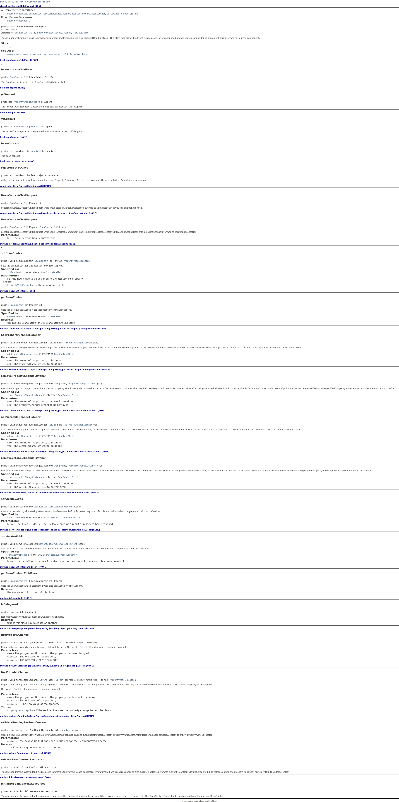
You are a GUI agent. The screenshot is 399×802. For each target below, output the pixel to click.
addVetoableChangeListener (22, 436)
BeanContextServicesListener (88, 13)
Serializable (114, 13)
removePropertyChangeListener (24, 395)
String (52, 342)
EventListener (131, 13)
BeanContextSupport (18, 20)
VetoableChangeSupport (27, 126)
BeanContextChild (17, 13)
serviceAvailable (17, 555)
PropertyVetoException (76, 261)
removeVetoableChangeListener (24, 477)
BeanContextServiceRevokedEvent (53, 506)
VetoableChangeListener (78, 425)
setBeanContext (16, 272)
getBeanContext (16, 316)
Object (15, 29)
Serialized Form (79, 54)
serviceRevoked (16, 517)
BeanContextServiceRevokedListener (49, 13)
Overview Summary (37, 1)
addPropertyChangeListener (22, 354)
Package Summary (12, 1)
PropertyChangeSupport (27, 102)
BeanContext (34, 151)
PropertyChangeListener (78, 342)
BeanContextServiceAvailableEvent (57, 544)
